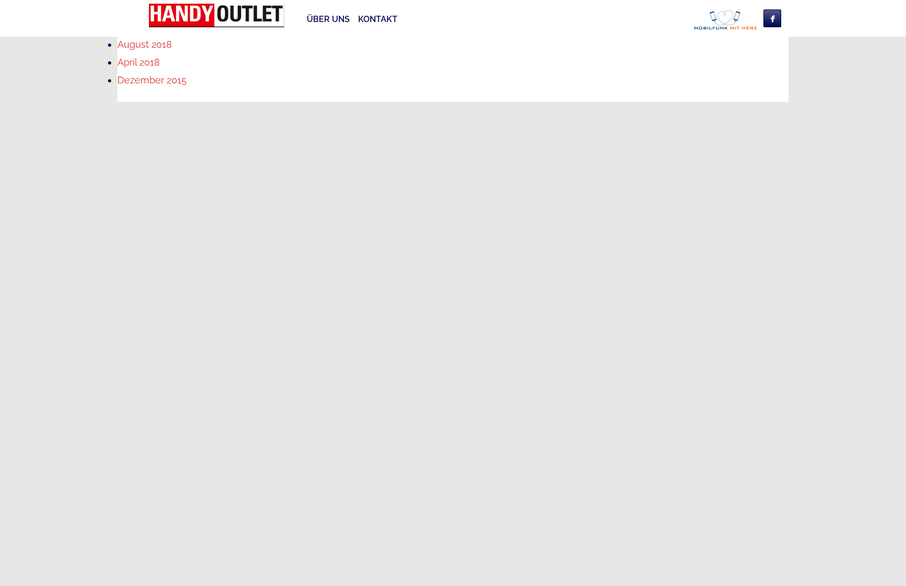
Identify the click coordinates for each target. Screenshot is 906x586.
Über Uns (328, 19)
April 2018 (138, 62)
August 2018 (144, 44)
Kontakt (377, 19)
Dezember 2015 (152, 80)
